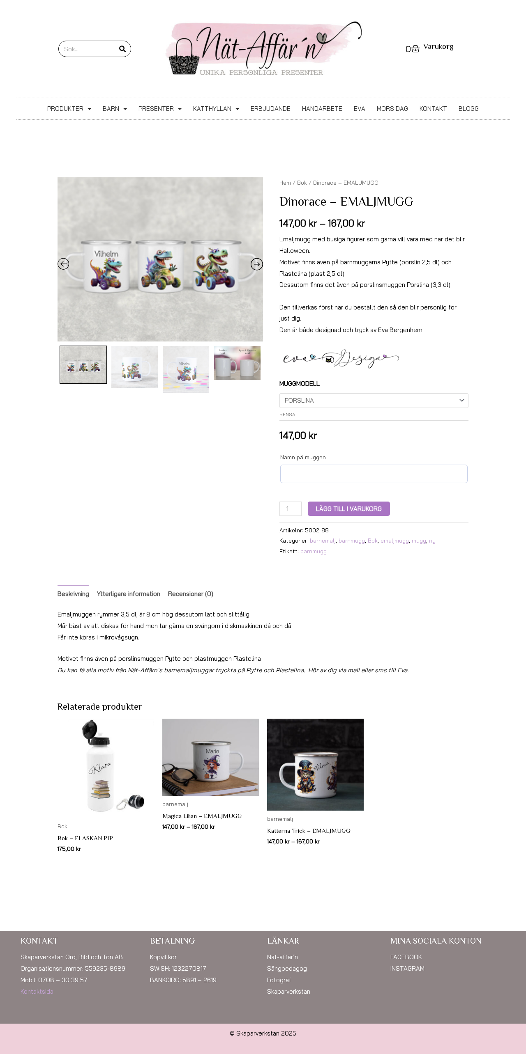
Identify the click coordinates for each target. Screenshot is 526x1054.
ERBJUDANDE (271, 108)
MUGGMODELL (299, 383)
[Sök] (122, 49)
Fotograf (279, 980)
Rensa (287, 414)
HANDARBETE (322, 108)
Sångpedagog (287, 968)
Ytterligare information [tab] (128, 594)
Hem (285, 182)
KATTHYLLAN (212, 108)
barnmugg (352, 540)
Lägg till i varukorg (349, 509)
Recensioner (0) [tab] (190, 594)
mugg (419, 540)
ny (432, 540)
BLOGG (469, 108)
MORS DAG (392, 108)
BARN (111, 108)
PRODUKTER (65, 108)
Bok (302, 182)
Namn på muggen (303, 457)
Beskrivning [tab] (73, 594)
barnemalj (323, 540)
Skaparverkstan (288, 991)
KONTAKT (433, 108)
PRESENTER (156, 108)
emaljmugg (395, 540)
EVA (359, 108)
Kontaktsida (37, 991)
